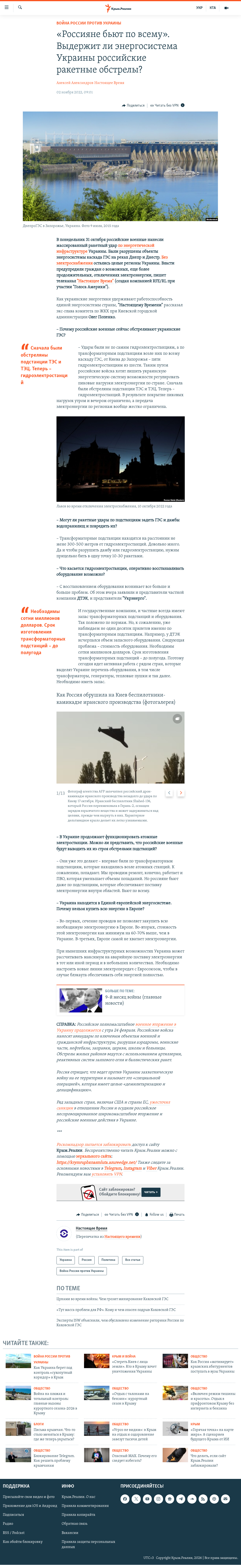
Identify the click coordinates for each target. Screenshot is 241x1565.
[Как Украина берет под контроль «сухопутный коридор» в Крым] (18, 1361)
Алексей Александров (74, 83)
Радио (8, 1524)
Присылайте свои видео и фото (29, 1497)
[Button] (133, 106)
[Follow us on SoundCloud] (191, 1499)
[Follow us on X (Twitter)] (136, 1499)
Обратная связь (74, 1524)
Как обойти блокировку (23, 1542)
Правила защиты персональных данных (88, 1544)
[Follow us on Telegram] (180, 1499)
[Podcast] (214, 1499)
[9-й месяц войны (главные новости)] (81, 1000)
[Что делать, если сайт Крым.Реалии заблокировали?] (175, 1455)
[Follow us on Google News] (169, 1499)
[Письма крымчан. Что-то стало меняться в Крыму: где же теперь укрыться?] (18, 1429)
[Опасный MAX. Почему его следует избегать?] (96, 1455)
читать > (151, 1192)
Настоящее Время (109, 83)
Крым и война (124, 1356)
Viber (151, 1169)
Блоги (39, 1424)
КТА (213, 8)
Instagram (132, 1169)
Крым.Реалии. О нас (78, 1497)
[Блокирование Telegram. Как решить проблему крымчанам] (18, 1455)
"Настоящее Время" (95, 281)
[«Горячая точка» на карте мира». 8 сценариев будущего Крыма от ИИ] (175, 1429)
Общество (199, 1356)
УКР (199, 8)
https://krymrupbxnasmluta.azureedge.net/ (96, 1163)
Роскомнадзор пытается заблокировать (93, 1145)
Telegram (112, 1169)
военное (143, 1025)
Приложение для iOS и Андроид (30, 1506)
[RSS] (203, 1499)
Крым (195, 1424)
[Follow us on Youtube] (147, 1499)
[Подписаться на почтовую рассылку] (225, 1499)
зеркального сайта (93, 1157)
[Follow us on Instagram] (158, 1499)
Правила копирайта (78, 1515)
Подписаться (13, 1515)
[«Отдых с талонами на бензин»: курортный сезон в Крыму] (96, 1393)
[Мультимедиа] (226, 8)
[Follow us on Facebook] (124, 1499)
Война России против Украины (88, 23)
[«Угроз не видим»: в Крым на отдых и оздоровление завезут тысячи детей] (96, 1429)
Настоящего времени (122, 1237)
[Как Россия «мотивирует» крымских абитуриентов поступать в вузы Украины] (175, 1361)
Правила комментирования (85, 1506)
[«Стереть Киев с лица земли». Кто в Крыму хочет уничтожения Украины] (96, 1361)
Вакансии (70, 1533)
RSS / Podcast (13, 1533)
